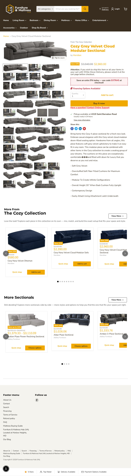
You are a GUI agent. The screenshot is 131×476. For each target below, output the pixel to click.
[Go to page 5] (66, 281)
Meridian (77, 55)
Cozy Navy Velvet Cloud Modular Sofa (71, 252)
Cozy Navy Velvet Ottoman (20, 260)
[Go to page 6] (68, 281)
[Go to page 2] (60, 281)
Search (6, 407)
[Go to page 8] (73, 281)
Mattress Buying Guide (13, 426)
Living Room (19, 20)
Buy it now (99, 103)
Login (117, 9)
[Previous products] (6, 253)
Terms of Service (10, 414)
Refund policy (9, 418)
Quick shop (17, 272)
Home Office (81, 20)
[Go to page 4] (64, 281)
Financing (7, 411)
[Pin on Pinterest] (84, 128)
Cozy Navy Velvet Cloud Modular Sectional (115, 251)
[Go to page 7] (71, 281)
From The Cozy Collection (81, 42)
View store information (82, 120)
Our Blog (7, 439)
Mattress (65, 20)
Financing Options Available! (86, 88)
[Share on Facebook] (72, 128)
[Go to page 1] (58, 281)
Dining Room (50, 20)
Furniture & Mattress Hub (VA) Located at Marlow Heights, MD (16, 432)
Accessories (9, 27)
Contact (6, 403)
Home (6, 20)
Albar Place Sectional (63, 334)
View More (116, 216)
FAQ (5, 422)
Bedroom (34, 20)
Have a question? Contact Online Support (89, 107)
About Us (7, 400)
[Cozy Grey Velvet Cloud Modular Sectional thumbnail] (15, 68)
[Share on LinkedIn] (80, 128)
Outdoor (24, 27)
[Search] (84, 9)
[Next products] (125, 253)
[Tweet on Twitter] (76, 128)
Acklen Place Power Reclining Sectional (26, 336)
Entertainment (99, 20)
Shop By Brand (39, 27)
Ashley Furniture (14, 339)
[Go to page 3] (62, 281)
